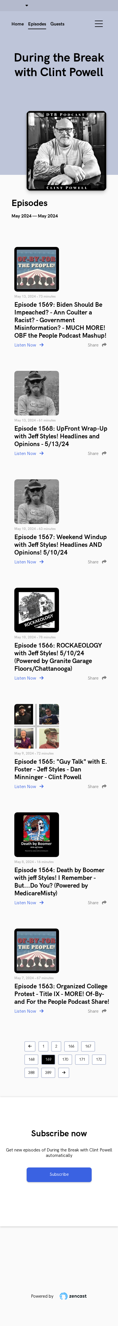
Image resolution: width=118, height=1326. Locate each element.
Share (94, 345)
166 (71, 1046)
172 (99, 1059)
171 (82, 1059)
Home (17, 24)
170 (65, 1059)
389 (48, 1072)
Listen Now (25, 345)
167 (88, 1046)
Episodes (37, 24)
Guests (57, 24)
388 (31, 1072)
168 (31, 1059)
